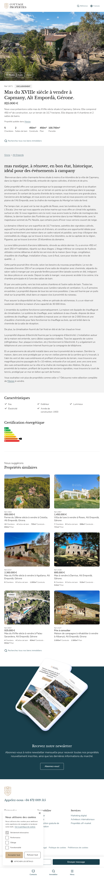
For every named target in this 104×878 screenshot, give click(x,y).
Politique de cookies (57, 847)
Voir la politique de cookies (25, 827)
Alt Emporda (18, 155)
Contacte (33, 874)
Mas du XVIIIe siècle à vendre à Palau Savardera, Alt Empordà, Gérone (23, 635)
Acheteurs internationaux (83, 819)
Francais (96, 6)
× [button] (40, 813)
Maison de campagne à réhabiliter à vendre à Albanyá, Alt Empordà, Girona (76, 635)
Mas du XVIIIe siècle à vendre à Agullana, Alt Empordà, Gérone (27, 577)
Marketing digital (79, 815)
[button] (23, 861)
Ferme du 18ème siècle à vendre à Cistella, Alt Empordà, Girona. (26, 519)
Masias (28, 121)
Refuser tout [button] (32, 854)
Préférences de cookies (78, 847)
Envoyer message (76, 861)
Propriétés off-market (81, 823)
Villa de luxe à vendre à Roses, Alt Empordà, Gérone (76, 519)
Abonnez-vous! (52, 766)
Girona (7, 155)
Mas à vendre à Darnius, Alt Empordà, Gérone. (73, 577)
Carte (20, 75)
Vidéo (29, 75)
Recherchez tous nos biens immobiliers (25, 140)
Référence (84, 6)
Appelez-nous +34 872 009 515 (25, 800)
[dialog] (23, 837)
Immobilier (53, 874)
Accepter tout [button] (14, 855)
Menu (72, 874)
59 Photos (10, 75)
